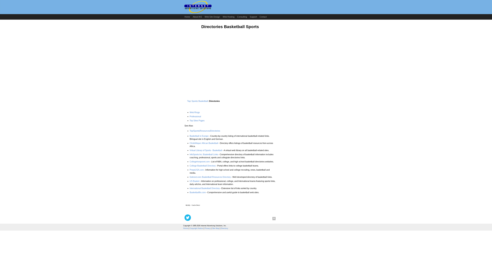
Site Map (215, 228)
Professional (195, 116)
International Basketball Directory (205, 188)
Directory (224, 228)
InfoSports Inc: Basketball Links (204, 154)
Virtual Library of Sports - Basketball (206, 150)
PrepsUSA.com (197, 170)
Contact (263, 17)
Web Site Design (212, 17)
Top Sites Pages (197, 121)
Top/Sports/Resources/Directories (205, 131)
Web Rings (195, 112)
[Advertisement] (206, 56)
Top (189, 101)
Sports (194, 101)
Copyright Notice (196, 228)
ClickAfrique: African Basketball (204, 143)
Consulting (242, 17)
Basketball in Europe (199, 136)
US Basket (194, 181)
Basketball (203, 101)
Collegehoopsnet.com (200, 162)
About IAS (197, 17)
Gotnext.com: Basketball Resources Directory (210, 177)
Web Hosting (228, 17)
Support (253, 17)
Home (187, 17)
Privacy (208, 228)
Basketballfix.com (198, 192)
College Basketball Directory (203, 166)
